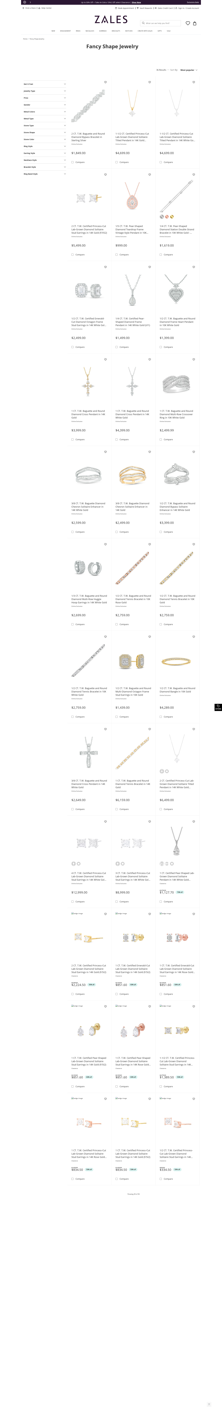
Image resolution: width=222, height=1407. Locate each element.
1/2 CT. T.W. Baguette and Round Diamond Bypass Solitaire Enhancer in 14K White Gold (177, 507)
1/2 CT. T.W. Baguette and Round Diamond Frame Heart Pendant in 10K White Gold (177, 322)
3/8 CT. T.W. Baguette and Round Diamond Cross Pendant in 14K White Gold (89, 784)
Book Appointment (126, 8)
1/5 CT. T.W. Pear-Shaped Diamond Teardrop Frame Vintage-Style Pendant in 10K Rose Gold (130, 229)
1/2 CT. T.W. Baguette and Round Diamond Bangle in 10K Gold (177, 690)
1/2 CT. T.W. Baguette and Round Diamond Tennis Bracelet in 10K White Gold (89, 691)
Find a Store (30, 8)
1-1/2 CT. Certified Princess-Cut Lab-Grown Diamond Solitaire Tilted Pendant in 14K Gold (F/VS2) (132, 137)
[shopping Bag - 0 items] (194, 23)
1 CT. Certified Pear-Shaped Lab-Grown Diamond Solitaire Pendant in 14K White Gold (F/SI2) (177, 876)
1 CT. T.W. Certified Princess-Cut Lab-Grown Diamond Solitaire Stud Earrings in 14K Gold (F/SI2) (132, 1154)
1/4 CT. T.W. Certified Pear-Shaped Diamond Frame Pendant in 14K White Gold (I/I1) (132, 322)
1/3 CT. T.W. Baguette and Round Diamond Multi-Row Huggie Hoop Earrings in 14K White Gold (89, 599)
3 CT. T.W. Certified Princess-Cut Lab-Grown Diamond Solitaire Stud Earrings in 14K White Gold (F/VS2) (132, 876)
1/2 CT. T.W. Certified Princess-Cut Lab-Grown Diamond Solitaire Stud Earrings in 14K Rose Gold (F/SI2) (176, 1154)
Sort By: (174, 69)
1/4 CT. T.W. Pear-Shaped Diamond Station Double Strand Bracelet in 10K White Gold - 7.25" (177, 229)
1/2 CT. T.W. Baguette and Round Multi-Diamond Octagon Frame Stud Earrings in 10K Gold (133, 691)
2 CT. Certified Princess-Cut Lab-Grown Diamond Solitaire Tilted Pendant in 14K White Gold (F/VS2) (177, 784)
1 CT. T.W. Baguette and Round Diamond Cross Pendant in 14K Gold (88, 414)
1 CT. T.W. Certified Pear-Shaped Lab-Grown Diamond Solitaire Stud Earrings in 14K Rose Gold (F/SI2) (132, 1061)
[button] (30, 2)
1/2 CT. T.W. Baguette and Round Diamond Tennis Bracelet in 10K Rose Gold (133, 599)
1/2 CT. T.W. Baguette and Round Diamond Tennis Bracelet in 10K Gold (177, 599)
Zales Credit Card (165, 8)
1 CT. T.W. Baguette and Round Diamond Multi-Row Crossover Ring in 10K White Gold (176, 414)
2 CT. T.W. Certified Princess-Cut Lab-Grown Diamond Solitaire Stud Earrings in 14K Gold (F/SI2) (88, 969)
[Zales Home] (111, 20)
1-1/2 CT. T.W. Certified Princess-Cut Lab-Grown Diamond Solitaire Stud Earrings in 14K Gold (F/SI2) (177, 1061)
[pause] (24, 2)
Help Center (46, 8)
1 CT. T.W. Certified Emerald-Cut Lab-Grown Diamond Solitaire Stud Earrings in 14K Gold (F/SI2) (132, 969)
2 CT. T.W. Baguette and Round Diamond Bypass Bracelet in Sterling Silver (88, 137)
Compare (80, 162)
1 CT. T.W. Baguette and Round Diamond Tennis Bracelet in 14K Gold (132, 784)
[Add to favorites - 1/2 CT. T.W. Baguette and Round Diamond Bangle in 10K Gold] (193, 636)
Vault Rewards (146, 8)
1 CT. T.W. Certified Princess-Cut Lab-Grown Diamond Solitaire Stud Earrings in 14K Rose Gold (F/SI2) (88, 1154)
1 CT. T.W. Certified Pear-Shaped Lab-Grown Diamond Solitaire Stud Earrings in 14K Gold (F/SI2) (88, 1061)
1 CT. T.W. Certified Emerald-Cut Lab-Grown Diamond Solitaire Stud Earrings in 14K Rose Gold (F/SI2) (177, 969)
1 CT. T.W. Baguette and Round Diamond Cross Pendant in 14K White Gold (132, 414)
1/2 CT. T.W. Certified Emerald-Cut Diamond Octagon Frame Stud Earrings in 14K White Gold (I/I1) (88, 322)
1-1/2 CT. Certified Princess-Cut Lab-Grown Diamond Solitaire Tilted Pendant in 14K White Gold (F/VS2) (177, 137)
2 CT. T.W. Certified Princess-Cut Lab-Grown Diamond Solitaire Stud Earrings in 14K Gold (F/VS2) (89, 229)
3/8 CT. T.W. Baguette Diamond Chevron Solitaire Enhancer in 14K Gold (132, 507)
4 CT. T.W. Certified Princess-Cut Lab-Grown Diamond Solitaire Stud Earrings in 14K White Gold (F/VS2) (88, 876)
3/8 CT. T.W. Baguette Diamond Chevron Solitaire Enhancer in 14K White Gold (88, 507)
